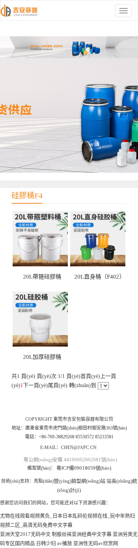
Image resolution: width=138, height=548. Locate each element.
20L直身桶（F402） (99, 277)
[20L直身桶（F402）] (97, 238)
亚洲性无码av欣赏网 (95, 543)
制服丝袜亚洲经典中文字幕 (82, 534)
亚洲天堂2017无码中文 (25, 534)
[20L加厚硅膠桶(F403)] (40, 319)
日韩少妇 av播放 (54, 543)
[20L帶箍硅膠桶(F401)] (40, 238)
